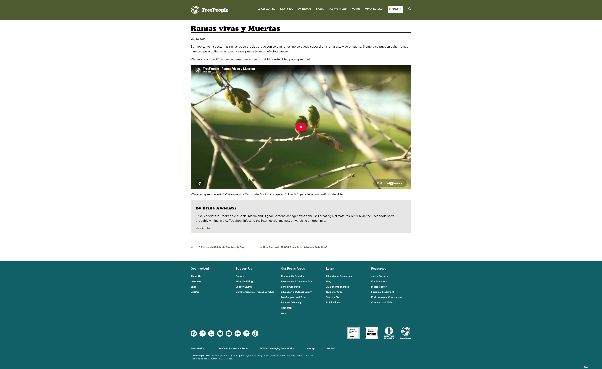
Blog (328, 281)
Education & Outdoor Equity (296, 292)
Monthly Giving (244, 281)
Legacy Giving (244, 286)
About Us (286, 9)
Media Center (379, 286)
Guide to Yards (334, 292)
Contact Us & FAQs (382, 302)
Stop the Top (333, 297)
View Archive (205, 228)
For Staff (331, 348)
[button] (409, 8)
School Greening (290, 286)
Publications (333, 302)
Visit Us (195, 292)
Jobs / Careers (379, 276)
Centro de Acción (256, 194)
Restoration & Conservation (296, 281)
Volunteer (304, 9)
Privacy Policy (197, 348)
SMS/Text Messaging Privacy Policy (277, 348)
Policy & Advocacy (291, 302)
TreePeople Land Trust (293, 297)
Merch (356, 9)
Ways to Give (374, 9)
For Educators (379, 281)
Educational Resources (339, 276)
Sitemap (310, 348)
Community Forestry (292, 276)
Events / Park (338, 9)
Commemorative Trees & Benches (255, 292)
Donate (395, 9)
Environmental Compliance (386, 297)
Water (284, 313)
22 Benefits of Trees (337, 286)
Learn (320, 9)
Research (286, 307)
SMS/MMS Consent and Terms (233, 348)
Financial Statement (382, 292)
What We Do (266, 9)
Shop (193, 286)
